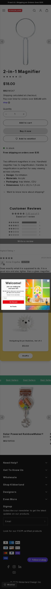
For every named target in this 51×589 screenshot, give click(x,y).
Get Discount (13, 302)
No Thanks (13, 306)
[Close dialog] (48, 281)
